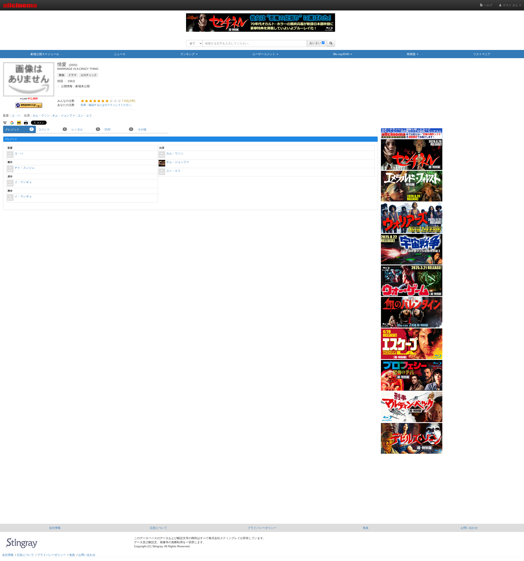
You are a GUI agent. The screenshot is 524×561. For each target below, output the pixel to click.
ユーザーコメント (264, 54)
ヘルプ (487, 5)
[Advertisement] (411, 96)
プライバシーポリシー (262, 527)
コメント (52, 129)
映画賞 (411, 54)
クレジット (18, 129)
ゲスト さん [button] (510, 5)
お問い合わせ (469, 527)
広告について (158, 527)
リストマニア (481, 54)
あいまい (315, 43)
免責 (365, 527)
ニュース (119, 54)
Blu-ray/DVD (341, 54)
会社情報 (55, 527)
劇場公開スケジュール (44, 54)
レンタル (85, 129)
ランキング (187, 54)
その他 (142, 129)
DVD (118, 129)
